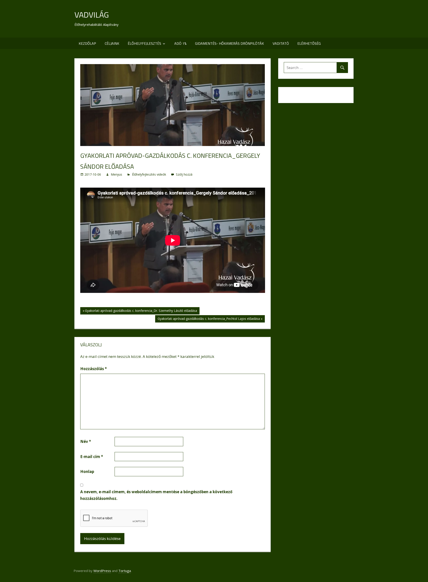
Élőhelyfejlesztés (144, 43)
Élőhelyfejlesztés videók (149, 174)
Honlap (87, 471)
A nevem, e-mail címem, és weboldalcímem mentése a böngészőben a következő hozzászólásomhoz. (156, 495)
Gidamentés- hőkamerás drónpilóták (229, 43)
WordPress (102, 570)
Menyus (116, 174)
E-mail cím (91, 456)
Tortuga (124, 570)
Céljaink (112, 43)
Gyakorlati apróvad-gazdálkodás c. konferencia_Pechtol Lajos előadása (208, 319)
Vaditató (281, 43)
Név (85, 441)
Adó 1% (180, 43)
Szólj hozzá (184, 174)
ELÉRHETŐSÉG (309, 43)
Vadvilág (91, 14)
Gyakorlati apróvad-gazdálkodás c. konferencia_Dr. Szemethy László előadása (141, 311)
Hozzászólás (93, 368)
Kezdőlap (87, 43)
